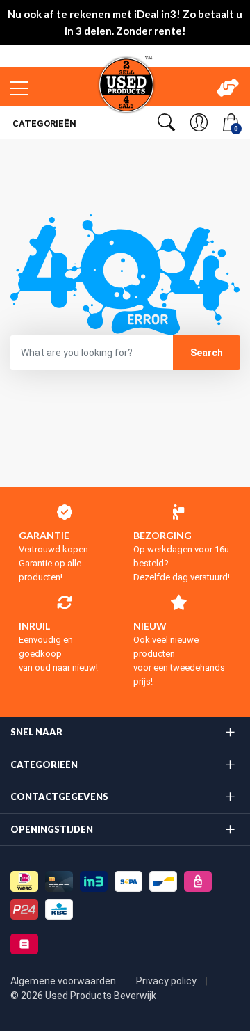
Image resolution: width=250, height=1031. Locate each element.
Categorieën (43, 123)
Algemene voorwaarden (64, 980)
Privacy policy (167, 980)
